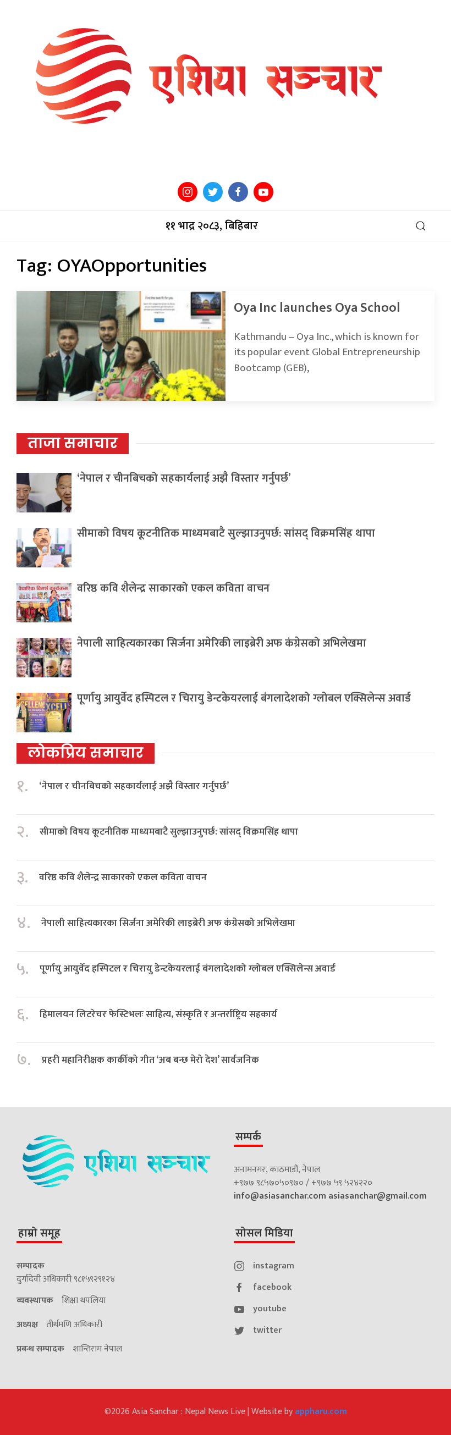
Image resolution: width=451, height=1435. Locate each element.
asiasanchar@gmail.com (377, 1196)
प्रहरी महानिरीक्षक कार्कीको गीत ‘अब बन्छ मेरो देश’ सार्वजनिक (150, 1060)
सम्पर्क (248, 1137)
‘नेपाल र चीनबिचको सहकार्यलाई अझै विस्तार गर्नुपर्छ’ (184, 478)
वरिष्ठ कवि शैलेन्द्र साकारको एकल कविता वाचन (173, 588)
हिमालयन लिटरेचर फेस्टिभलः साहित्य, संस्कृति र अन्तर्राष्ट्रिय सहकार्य (158, 1015)
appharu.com (321, 1411)
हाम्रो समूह (39, 1233)
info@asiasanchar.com (280, 1196)
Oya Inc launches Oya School (317, 308)
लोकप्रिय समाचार (86, 753)
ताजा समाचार (73, 443)
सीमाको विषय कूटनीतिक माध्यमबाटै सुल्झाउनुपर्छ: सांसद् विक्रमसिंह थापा (226, 533)
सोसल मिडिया (264, 1233)
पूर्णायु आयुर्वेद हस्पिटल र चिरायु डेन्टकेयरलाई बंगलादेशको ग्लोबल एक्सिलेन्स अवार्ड (244, 698)
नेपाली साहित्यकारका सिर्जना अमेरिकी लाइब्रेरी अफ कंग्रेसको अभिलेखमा (221, 643)
